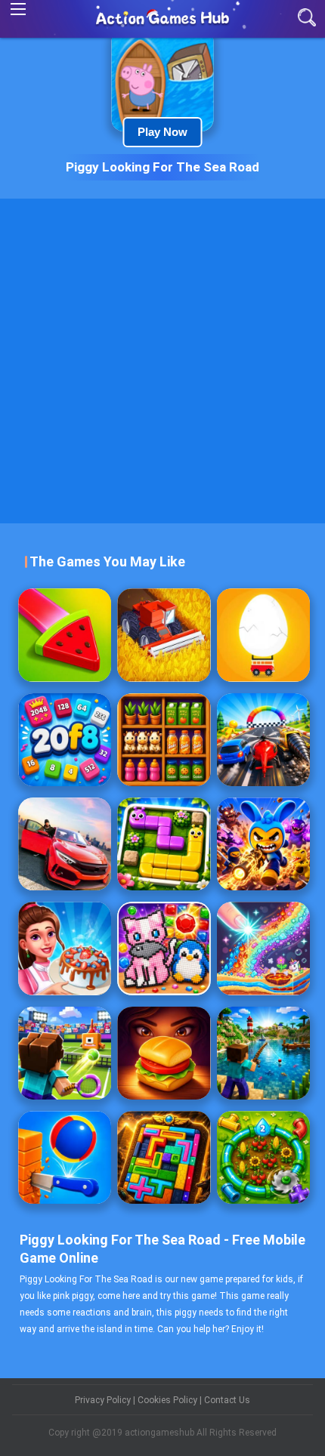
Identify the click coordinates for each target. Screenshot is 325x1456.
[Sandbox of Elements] (263, 948)
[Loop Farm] (263, 1157)
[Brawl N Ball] (263, 843)
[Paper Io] (64, 634)
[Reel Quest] (263, 1053)
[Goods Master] (163, 739)
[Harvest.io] (163, 634)
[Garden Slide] (163, 843)
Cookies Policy (169, 1400)
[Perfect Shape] (263, 739)
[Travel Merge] (163, 1053)
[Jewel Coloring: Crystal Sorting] (163, 948)
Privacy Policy (104, 1400)
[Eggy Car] (263, 634)
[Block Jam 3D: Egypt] (163, 1157)
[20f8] (64, 739)
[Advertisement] (162, 361)
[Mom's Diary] (64, 948)
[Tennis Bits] (64, 1053)
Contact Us (227, 1400)
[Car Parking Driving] (64, 843)
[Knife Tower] (64, 1157)
